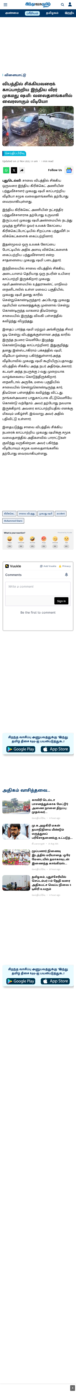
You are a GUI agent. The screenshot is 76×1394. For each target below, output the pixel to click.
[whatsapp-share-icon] (6, 172)
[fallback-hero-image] (16, 806)
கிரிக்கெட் (9, 514)
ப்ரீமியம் (32, 13)
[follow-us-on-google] (69, 170)
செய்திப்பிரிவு (15, 153)
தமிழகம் (52, 13)
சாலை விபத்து (27, 514)
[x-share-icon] (14, 172)
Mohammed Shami (13, 521)
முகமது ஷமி (45, 514)
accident (61, 514)
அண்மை (12, 13)
